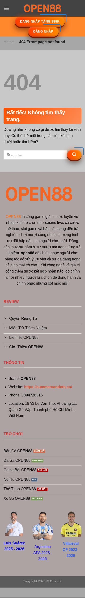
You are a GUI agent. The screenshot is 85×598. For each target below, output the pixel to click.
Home (9, 42)
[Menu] (6, 8)
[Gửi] (74, 155)
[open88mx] (42, 8)
